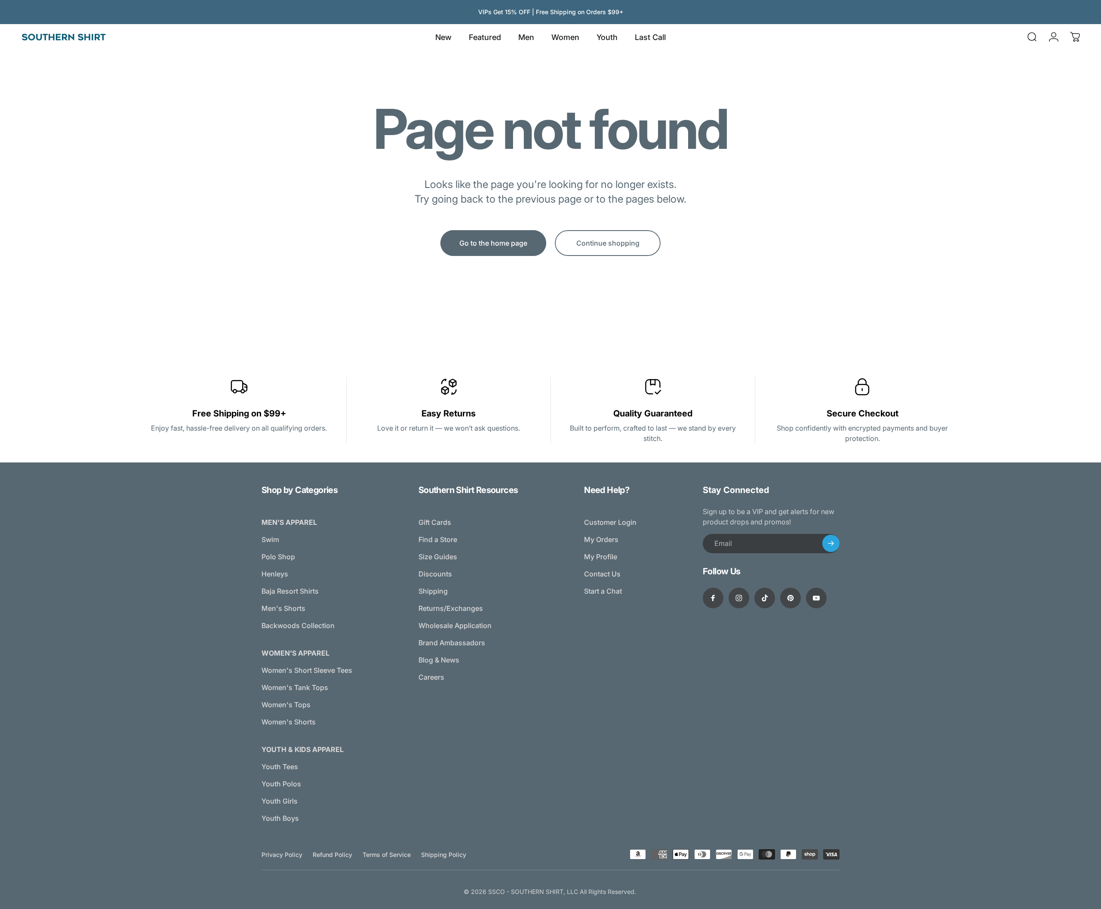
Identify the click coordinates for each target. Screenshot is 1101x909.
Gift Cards (434, 522)
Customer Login (610, 522)
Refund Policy (332, 854)
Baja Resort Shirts (290, 591)
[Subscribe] (831, 543)
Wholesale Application (455, 625)
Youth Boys (280, 818)
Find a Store (437, 539)
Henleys (274, 574)
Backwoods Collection (298, 625)
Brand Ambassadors (451, 642)
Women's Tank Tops (294, 687)
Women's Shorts (288, 722)
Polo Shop (278, 556)
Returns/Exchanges (450, 608)
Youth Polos (281, 784)
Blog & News (438, 660)
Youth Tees (279, 766)
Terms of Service (387, 854)
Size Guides (437, 556)
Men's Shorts (283, 608)
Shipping (433, 591)
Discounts (435, 574)
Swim (270, 539)
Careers (431, 677)
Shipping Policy (443, 854)
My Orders (601, 539)
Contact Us (602, 574)
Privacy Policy (281, 854)
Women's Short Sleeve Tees (306, 670)
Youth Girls (279, 801)
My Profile (600, 556)
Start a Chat (603, 591)
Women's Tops (286, 704)
